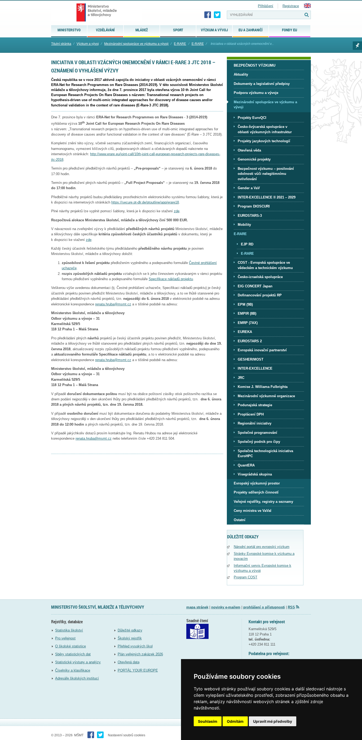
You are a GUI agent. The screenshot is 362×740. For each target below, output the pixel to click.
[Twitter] (217, 14)
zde (88, 240)
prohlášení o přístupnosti (264, 607)
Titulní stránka (61, 44)
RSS (291, 607)
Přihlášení (265, 6)
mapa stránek (197, 607)
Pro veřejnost (65, 638)
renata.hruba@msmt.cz (113, 304)
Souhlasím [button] (207, 721)
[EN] (307, 7)
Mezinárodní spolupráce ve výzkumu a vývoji (136, 44)
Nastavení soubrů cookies (126, 735)
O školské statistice (70, 646)
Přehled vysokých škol (135, 646)
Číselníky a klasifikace (72, 670)
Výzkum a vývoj (88, 44)
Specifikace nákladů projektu (171, 279)
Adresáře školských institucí (77, 678)
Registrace (290, 6)
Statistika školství (69, 630)
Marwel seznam (357, 45)
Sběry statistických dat (73, 654)
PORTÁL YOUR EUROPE (138, 670)
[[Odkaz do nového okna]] (197, 638)
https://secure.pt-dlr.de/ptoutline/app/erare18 (145, 202)
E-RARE (180, 44)
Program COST (245, 577)
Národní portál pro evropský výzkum (261, 547)
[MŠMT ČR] (96, 12)
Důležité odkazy (130, 630)
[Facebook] (207, 14)
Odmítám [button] (235, 721)
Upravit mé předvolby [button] (272, 721)
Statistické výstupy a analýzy (78, 662)
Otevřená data (128, 662)
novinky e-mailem (225, 607)
